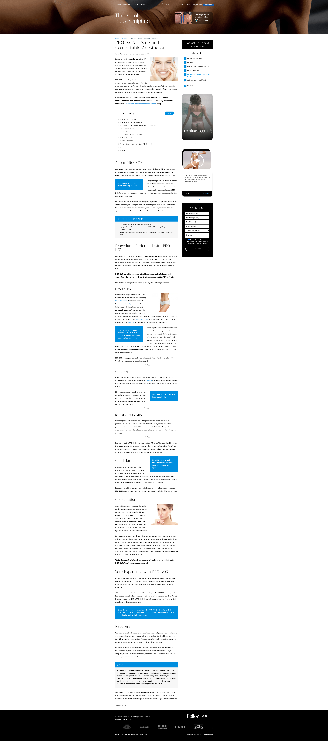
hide (169, 113)
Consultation (126, 141)
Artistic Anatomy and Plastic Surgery (195, 81)
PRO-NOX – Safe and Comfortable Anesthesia (197, 75)
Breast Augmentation (131, 134)
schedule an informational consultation (140, 103)
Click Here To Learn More (197, 46)
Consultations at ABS (194, 58)
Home (119, 5)
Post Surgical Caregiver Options (198, 66)
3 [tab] (199, 199)
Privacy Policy (120, 734)
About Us (124, 39)
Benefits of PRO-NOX (130, 122)
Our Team (190, 62)
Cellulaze (126, 131)
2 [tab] (197, 199)
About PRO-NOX (127, 119)
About (181, 5)
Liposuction (127, 129)
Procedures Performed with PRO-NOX (138, 126)
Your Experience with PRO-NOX (135, 144)
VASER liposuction (121, 301)
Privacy (201, 253)
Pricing (143, 5)
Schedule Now (208, 5)
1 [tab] (195, 199)
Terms (205, 253)
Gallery (136, 5)
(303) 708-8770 (197, 5)
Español (188, 5)
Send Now (197, 249)
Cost (121, 150)
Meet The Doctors (193, 70)
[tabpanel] (197, 117)
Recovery (124, 147)
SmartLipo (128, 304)
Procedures (127, 5)
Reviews (190, 86)
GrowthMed (144, 734)
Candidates (125, 137)
